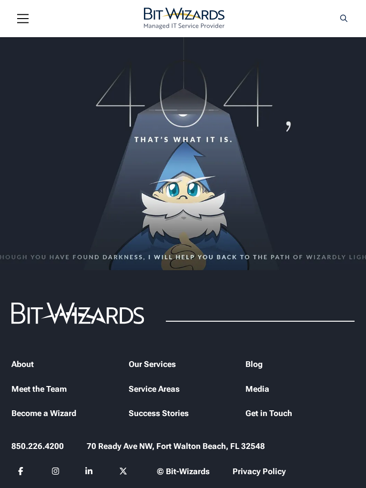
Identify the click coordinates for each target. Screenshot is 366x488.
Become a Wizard (43, 413)
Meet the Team (39, 389)
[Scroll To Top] (19, 469)
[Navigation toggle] (23, 18)
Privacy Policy (259, 471)
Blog (254, 364)
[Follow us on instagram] (56, 472)
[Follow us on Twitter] (123, 472)
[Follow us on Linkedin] (89, 472)
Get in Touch (268, 413)
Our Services (152, 364)
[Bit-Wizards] (184, 18)
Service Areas (154, 389)
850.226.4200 (37, 446)
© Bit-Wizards (183, 471)
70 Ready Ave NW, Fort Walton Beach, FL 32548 (176, 446)
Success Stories (159, 413)
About (22, 364)
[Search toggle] (344, 18)
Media (257, 389)
